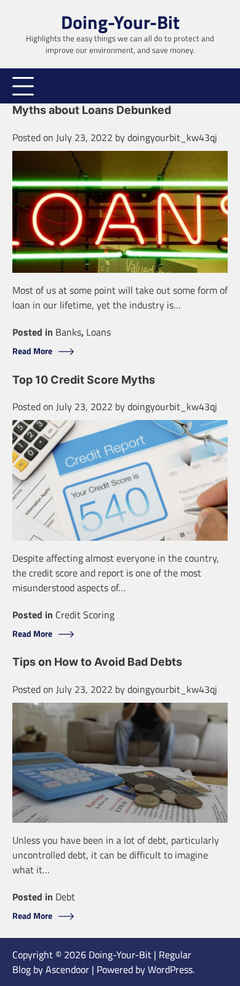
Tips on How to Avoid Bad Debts (97, 661)
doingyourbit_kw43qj (172, 137)
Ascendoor (67, 969)
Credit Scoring (84, 614)
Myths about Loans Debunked (91, 109)
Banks (68, 332)
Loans (98, 332)
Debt (65, 896)
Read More (32, 351)
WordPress (170, 969)
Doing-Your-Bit (120, 22)
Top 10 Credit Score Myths (83, 379)
